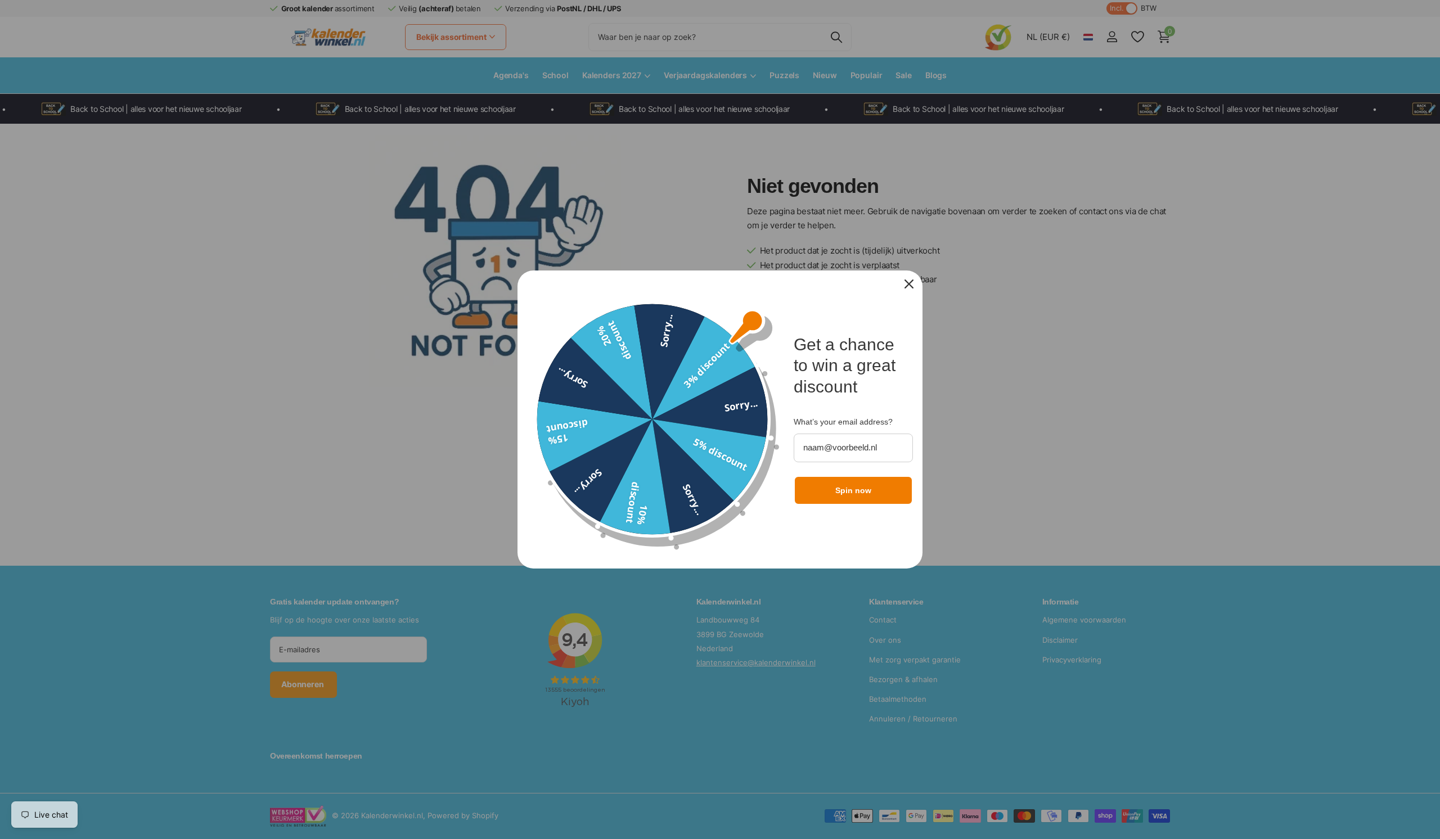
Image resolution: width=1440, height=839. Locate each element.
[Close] (909, 283)
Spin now (853, 490)
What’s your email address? (843, 421)
